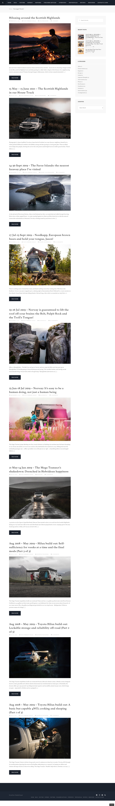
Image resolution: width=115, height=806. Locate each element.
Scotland (39, 474)
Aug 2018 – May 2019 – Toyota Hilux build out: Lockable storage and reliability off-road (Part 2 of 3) (39, 627)
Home (9, 2)
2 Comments (61, 172)
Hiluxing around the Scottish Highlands (34, 17)
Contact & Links (103, 2)
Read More (15, 77)
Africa (79, 66)
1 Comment (55, 20)
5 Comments (52, 95)
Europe (42, 172)
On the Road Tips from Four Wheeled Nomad (93, 50)
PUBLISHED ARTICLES (50, 2)
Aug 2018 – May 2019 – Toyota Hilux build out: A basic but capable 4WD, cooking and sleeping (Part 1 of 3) (39, 708)
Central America (82, 68)
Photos (79, 81)
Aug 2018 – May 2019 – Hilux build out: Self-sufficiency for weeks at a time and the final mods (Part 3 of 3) (37, 547)
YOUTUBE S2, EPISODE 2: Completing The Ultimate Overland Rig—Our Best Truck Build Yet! (94, 43)
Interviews (62, 2)
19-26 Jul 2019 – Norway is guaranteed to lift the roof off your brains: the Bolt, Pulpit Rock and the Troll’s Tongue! (39, 313)
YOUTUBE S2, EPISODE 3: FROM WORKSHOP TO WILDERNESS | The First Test (94, 36)
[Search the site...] (2, 2)
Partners (38, 2)
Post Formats (81, 84)
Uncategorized (43, 20)
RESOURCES (91, 2)
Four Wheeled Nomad (29, 20)
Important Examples (43, 554)
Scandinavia (42, 320)
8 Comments (55, 634)
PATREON (30, 2)
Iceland (79, 75)
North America (81, 79)
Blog (15, 2)
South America (81, 90)
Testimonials (73, 2)
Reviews (83, 2)
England (80, 70)
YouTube (22, 2)
